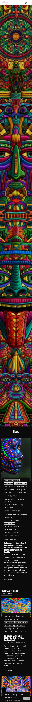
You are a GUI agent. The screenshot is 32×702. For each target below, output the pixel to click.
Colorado (20, 616)
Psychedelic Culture (12, 701)
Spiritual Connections (13, 533)
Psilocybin (8, 517)
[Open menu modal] (29, 2)
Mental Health (10, 508)
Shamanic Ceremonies (13, 530)
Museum (20, 694)
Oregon (7, 628)
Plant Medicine (10, 698)
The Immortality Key (12, 536)
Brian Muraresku (20, 483)
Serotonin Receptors (12, 526)
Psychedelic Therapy (12, 520)
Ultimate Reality (11, 539)
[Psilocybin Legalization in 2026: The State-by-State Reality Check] (16, 607)
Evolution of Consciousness (15, 493)
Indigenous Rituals (12, 496)
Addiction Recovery (12, 480)
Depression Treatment (13, 490)
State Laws (22, 632)
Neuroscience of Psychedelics (16, 514)
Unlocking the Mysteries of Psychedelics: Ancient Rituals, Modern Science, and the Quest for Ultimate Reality (15, 547)
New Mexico (20, 625)
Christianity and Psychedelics (16, 486)
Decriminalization (11, 619)
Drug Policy (9, 622)
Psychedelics (9, 523)
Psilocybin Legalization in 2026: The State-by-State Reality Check (14, 638)
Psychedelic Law (11, 632)
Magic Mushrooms (15, 505)
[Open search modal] (22, 2)
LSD (6, 505)
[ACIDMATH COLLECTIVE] (4, 3)
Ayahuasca (9, 483)
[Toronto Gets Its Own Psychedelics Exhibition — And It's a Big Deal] (16, 686)
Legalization (9, 625)
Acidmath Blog (10, 616)
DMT (24, 490)
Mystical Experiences (13, 511)
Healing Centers (21, 622)
